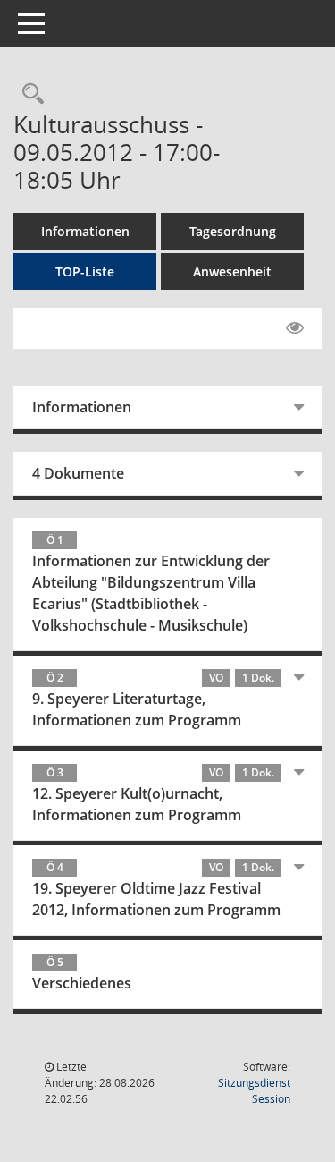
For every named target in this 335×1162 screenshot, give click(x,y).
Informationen (85, 231)
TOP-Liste (84, 271)
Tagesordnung (232, 231)
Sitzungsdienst (254, 1091)
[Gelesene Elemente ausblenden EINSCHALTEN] (294, 328)
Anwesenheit (232, 271)
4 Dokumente (78, 473)
